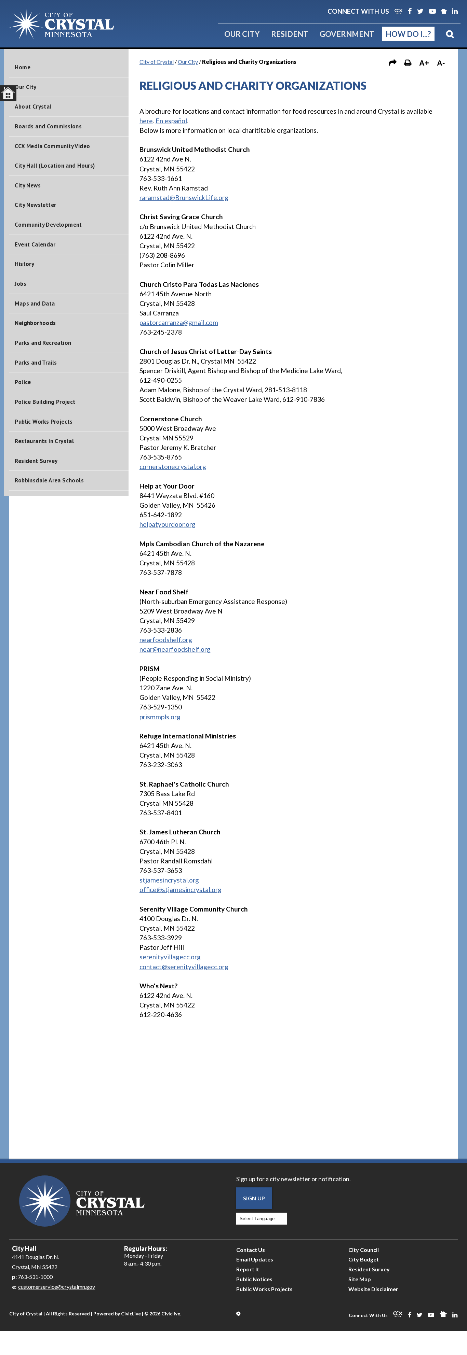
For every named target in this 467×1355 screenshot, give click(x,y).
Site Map (359, 1279)
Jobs (20, 283)
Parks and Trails (36, 362)
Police (23, 382)
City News (28, 185)
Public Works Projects (44, 421)
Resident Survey (36, 461)
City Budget (363, 1259)
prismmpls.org (160, 717)
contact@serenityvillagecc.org (183, 967)
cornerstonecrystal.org (172, 466)
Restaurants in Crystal (44, 441)
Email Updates (254, 1259)
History (24, 264)
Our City (242, 34)
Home (22, 67)
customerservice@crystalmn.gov (56, 1286)
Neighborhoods (35, 323)
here (146, 121)
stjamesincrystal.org (169, 880)
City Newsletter (35, 205)
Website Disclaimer (373, 1289)
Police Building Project (45, 402)
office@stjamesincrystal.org (180, 889)
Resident (289, 34)
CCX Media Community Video (52, 146)
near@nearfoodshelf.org (175, 649)
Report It (247, 1269)
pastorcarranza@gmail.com (178, 322)
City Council (363, 1249)
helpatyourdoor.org (167, 524)
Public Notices (254, 1279)
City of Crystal (156, 61)
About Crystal (33, 106)
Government (347, 34)
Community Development (48, 224)
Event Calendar (35, 244)
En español (171, 121)
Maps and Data (35, 303)
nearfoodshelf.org (165, 640)
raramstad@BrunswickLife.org (183, 197)
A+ (424, 63)
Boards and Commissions (48, 126)
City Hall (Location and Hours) (55, 165)
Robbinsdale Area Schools (49, 480)
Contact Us (250, 1249)
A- (441, 63)
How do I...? (408, 34)
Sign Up (254, 1198)
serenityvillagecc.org (170, 957)
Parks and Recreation (43, 343)
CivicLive (131, 1313)
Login (238, 1313)
